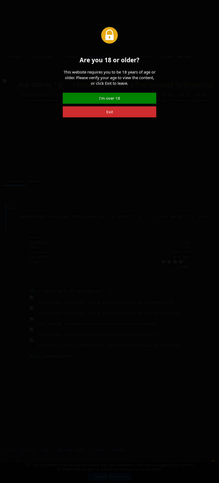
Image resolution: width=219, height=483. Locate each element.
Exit (109, 111)
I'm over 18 (109, 98)
